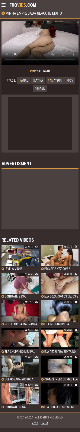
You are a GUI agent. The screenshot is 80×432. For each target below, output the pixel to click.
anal (23, 80)
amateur (55, 80)
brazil (40, 88)
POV (69, 80)
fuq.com (23, 5)
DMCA (44, 423)
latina (38, 80)
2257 (35, 423)
